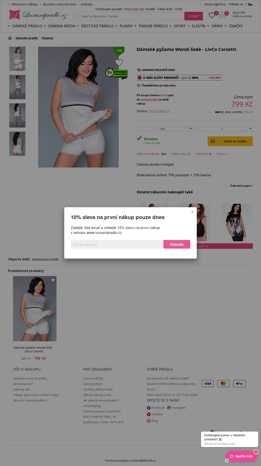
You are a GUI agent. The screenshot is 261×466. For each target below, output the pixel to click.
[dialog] (130, 233)
